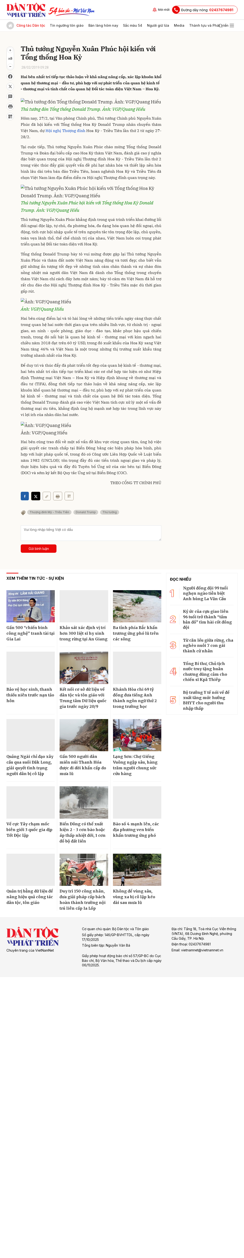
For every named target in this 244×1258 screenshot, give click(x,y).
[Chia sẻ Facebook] (10, 76)
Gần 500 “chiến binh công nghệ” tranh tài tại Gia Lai (30, 633)
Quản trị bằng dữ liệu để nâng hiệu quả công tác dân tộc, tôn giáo (29, 897)
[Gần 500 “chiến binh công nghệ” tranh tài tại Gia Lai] (30, 606)
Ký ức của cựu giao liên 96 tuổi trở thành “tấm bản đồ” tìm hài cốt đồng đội (207, 619)
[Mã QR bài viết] (10, 116)
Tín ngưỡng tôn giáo (67, 25)
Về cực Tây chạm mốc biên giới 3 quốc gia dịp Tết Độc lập (29, 830)
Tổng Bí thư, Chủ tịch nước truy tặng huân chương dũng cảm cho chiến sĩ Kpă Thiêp (205, 671)
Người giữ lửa (158, 25)
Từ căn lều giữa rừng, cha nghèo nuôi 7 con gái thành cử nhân (208, 645)
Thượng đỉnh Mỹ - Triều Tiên (49, 512)
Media (179, 25)
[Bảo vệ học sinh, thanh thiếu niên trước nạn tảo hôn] (30, 668)
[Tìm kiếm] (220, 25)
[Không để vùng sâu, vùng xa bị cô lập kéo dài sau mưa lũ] (137, 870)
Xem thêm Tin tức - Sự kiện (35, 578)
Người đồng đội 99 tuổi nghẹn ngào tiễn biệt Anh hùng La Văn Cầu (205, 593)
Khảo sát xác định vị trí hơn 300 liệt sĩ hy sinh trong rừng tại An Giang (83, 633)
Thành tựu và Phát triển (209, 25)
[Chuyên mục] (232, 25)
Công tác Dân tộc (30, 25)
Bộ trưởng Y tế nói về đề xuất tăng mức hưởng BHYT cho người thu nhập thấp (206, 700)
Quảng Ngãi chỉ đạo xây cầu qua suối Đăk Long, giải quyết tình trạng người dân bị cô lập (29, 765)
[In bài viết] (10, 106)
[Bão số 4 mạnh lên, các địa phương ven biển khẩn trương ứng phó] (137, 802)
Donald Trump (86, 512)
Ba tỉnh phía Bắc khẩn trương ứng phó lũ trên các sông (136, 633)
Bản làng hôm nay (103, 25)
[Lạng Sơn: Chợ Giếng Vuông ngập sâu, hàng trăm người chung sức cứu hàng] (137, 735)
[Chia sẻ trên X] (10, 86)
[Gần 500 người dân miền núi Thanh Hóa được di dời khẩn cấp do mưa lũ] (84, 735)
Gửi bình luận (39, 549)
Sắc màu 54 (132, 25)
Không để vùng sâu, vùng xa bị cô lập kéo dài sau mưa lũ (134, 897)
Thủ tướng (109, 512)
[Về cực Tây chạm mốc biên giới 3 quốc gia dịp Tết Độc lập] (30, 802)
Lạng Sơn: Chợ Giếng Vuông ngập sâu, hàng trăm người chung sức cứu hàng (135, 765)
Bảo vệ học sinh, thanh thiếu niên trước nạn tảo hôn (30, 695)
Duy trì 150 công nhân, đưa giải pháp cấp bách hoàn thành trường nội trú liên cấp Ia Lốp (83, 900)
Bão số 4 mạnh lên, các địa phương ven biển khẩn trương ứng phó (136, 830)
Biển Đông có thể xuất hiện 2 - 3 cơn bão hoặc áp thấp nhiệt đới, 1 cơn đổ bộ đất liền (83, 832)
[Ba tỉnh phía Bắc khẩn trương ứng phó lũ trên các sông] (137, 606)
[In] (57, 496)
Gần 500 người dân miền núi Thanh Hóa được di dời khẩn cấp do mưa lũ (83, 765)
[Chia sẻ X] (35, 496)
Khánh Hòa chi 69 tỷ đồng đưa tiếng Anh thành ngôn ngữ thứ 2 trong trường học (135, 698)
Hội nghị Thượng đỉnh (65, 130)
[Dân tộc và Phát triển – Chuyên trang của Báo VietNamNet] (26, 10)
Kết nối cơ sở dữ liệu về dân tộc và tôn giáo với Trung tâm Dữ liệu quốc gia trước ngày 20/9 (83, 698)
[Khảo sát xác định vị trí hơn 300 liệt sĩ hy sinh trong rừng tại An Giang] (84, 606)
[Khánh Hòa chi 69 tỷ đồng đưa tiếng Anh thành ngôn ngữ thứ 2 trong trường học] (137, 668)
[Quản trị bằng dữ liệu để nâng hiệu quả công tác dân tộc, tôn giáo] (30, 870)
